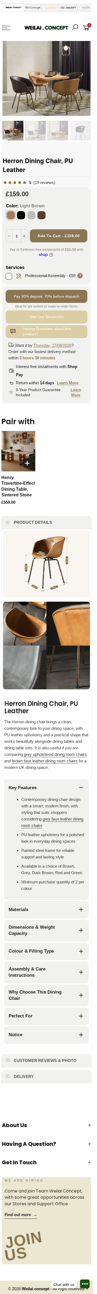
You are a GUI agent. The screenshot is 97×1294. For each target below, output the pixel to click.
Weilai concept (36, 1289)
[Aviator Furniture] (84, 8)
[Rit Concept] (31, 8)
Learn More (67, 382)
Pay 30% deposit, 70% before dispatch (46, 296)
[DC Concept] (66, 8)
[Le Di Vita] (49, 8)
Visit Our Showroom (47, 317)
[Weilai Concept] (13, 7)
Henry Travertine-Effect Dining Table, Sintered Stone (18, 486)
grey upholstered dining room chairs (55, 754)
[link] (29, 183)
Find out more (21, 1215)
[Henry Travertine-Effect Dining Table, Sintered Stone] (18, 451)
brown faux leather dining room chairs (45, 761)
